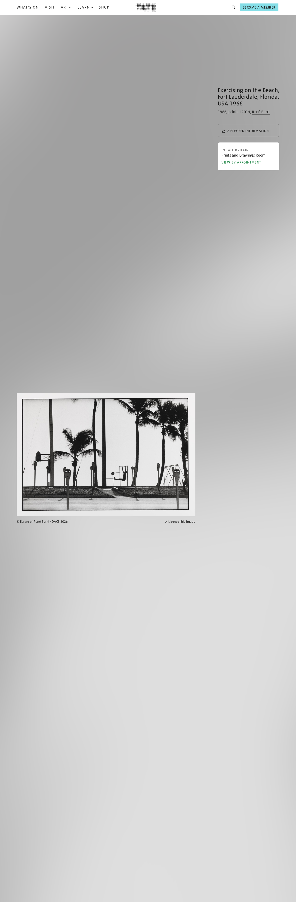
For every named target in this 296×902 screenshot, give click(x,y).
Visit (50, 7)
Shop (104, 7)
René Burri (260, 112)
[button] (232, 7)
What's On (28, 7)
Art (64, 7)
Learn (83, 7)
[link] (89, 522)
